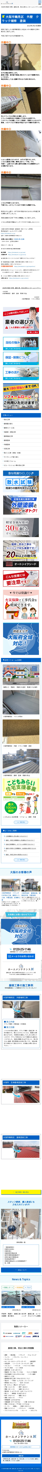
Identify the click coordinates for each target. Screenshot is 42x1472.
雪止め (7, 1381)
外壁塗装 (7, 444)
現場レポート (8, 1287)
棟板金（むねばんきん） (19, 1393)
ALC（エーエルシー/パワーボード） (16, 1361)
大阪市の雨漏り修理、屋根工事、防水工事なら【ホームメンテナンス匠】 (18, 1468)
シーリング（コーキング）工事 (23, 1363)
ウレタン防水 (9, 1368)
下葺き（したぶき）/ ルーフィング (22, 1381)
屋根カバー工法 (9, 428)
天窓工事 (7, 449)
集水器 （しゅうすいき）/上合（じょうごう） (19, 1391)
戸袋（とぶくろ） (10, 1387)
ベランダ (17, 1366)
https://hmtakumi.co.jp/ (8, 233)
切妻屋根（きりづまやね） (13, 1402)
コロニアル (33, 1410)
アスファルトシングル (11, 1410)
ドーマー (7, 1406)
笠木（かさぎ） (25, 1383)
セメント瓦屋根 (32, 1372)
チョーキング (32, 1355)
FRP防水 (31, 1408)
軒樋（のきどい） (26, 1406)
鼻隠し (15, 1406)
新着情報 (20, 1287)
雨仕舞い (13, 1355)
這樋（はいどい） (24, 1389)
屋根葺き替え (8, 424)
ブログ (29, 1287)
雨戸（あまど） (24, 1387)
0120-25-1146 (19, 239)
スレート (24, 1410)
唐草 (6, 1355)
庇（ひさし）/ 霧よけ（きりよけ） (15, 1385)
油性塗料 (33, 1361)
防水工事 (7, 419)
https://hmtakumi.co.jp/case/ (16, 252)
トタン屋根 (31, 1374)
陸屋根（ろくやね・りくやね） (14, 1372)
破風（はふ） (23, 1395)
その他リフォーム (10, 461)
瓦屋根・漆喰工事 (10, 432)
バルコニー (8, 1366)
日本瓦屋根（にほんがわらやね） (15, 1374)
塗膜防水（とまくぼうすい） (14, 1370)
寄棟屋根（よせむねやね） (13, 1400)
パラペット (22, 1408)
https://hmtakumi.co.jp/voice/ (17, 254)
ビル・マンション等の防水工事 (14, 465)
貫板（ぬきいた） (10, 1398)
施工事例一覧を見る (22, 1192)
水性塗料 (7, 1363)
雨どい (7, 1393)
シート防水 (19, 1368)
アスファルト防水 (28, 1366)
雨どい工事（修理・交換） (13, 453)
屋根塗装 (7, 440)
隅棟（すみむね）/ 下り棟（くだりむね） (17, 1404)
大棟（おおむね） (29, 1402)
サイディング (9, 1359)
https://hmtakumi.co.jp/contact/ (19, 278)
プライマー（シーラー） (21, 1357)
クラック (22, 1355)
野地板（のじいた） (11, 1383)
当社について (22, 1270)
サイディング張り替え (11, 457)
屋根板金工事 (8, 436)
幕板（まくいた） (10, 1389)
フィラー (7, 1357)
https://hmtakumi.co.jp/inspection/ (24, 266)
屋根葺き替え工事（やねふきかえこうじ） (18, 1378)
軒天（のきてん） (10, 1395)
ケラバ (21, 1398)
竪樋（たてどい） (10, 1408)
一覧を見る (22, 822)
